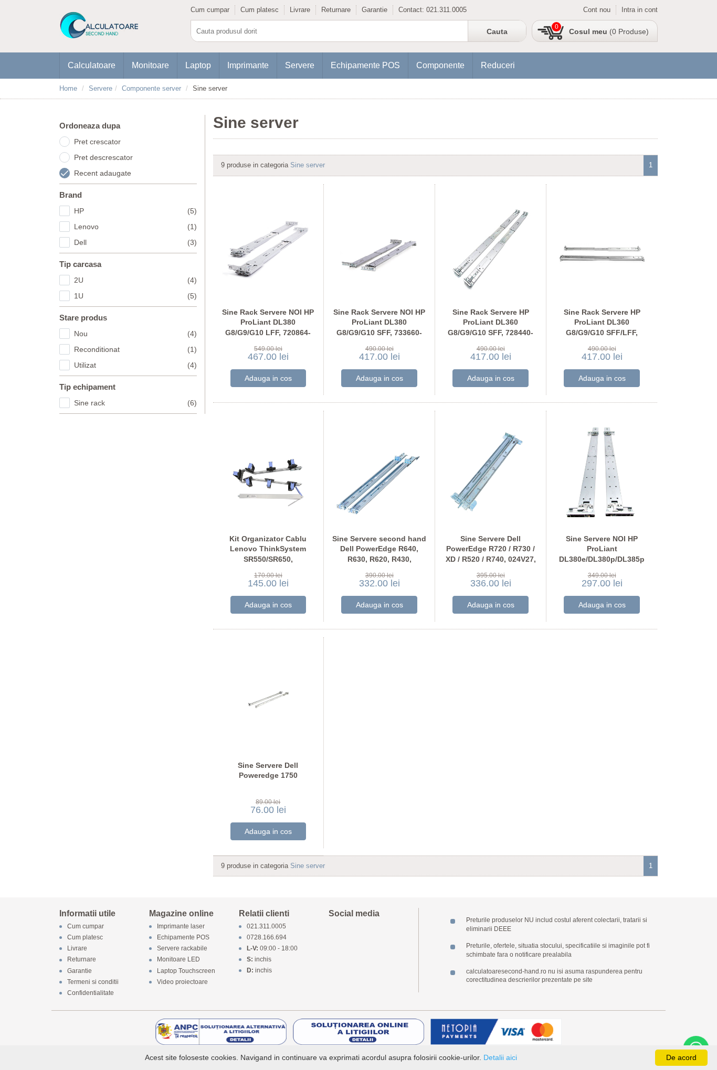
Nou (135, 333)
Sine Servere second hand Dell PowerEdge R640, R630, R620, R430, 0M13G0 (379, 554)
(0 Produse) (609, 31)
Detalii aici (500, 1057)
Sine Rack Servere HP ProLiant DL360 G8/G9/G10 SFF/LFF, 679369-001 (602, 327)
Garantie (374, 10)
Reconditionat (135, 349)
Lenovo (135, 226)
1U (135, 296)
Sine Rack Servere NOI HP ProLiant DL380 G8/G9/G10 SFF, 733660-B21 (379, 327)
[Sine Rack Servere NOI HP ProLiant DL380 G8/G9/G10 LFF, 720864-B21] (268, 245)
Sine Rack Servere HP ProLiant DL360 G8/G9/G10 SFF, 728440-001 (490, 327)
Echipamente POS (365, 65)
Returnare (336, 10)
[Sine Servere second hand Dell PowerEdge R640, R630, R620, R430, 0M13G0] (379, 472)
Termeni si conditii (93, 982)
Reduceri (498, 65)
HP (135, 211)
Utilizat (135, 365)
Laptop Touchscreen (186, 971)
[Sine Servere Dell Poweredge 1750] (268, 698)
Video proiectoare (182, 982)
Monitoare (150, 65)
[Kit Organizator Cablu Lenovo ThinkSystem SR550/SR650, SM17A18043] (268, 472)
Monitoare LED (178, 960)
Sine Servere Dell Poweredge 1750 (268, 770)
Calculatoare (91, 65)
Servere (299, 65)
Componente (440, 65)
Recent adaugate (102, 173)
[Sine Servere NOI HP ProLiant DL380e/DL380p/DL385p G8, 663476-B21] (601, 472)
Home (68, 88)
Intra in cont (639, 10)
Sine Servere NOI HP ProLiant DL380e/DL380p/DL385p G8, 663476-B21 (602, 554)
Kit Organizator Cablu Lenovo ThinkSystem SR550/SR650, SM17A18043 (268, 554)
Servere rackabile (182, 949)
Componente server (151, 88)
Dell (135, 242)
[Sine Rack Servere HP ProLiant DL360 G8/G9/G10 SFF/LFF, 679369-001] (601, 245)
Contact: (412, 10)
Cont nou (596, 10)
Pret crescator (97, 141)
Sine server (307, 165)
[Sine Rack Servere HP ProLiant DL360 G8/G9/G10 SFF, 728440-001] (490, 245)
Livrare (300, 10)
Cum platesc (259, 10)
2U (135, 280)
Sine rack (135, 403)
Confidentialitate (90, 993)
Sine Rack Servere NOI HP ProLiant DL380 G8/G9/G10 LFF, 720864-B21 (268, 327)
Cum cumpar (210, 10)
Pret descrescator (103, 157)
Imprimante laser (181, 926)
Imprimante (248, 65)
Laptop (198, 65)
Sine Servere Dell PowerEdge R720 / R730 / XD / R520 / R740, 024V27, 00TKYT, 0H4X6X (491, 554)
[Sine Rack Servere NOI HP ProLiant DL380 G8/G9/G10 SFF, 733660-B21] (379, 245)
